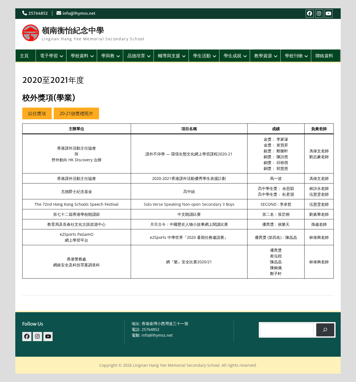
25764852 (38, 13)
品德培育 (136, 56)
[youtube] (329, 13)
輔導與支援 (169, 56)
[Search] (325, 329)
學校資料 (79, 56)
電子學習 (49, 56)
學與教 (108, 56)
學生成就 (232, 56)
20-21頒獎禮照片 (76, 113)
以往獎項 (37, 113)
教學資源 (263, 56)
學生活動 (202, 56)
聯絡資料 (324, 56)
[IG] (319, 13)
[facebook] (310, 13)
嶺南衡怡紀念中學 (73, 30)
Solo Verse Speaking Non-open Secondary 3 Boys (189, 204)
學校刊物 (294, 56)
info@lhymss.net (79, 13)
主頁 (24, 56)
